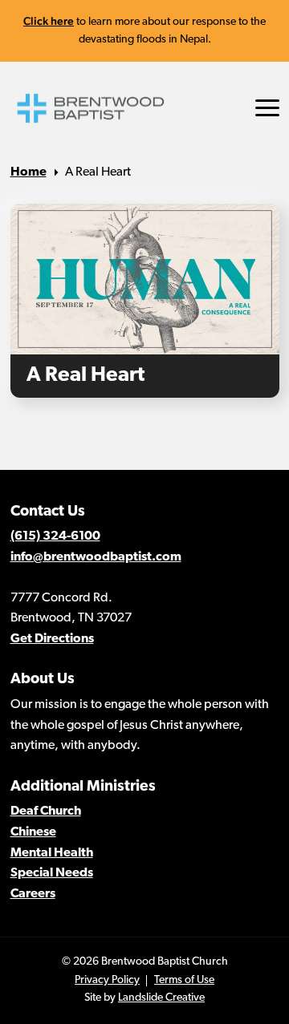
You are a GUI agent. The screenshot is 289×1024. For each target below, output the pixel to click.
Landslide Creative (161, 998)
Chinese (33, 832)
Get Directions (52, 639)
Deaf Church (45, 811)
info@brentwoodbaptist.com (95, 557)
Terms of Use (184, 980)
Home (28, 172)
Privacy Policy (107, 980)
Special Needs (51, 873)
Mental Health (51, 853)
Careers (32, 894)
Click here (48, 20)
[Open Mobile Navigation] (267, 107)
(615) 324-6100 (55, 536)
